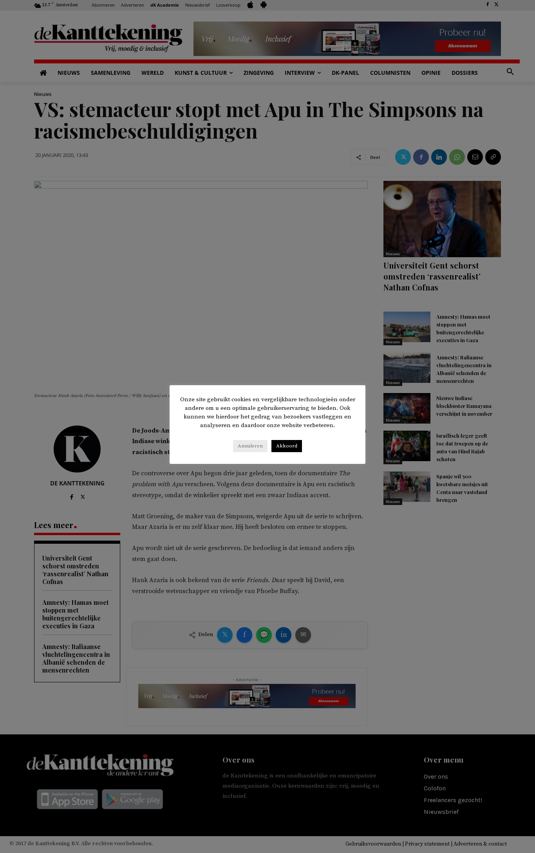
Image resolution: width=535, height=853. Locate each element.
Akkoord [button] (286, 446)
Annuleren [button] (250, 446)
